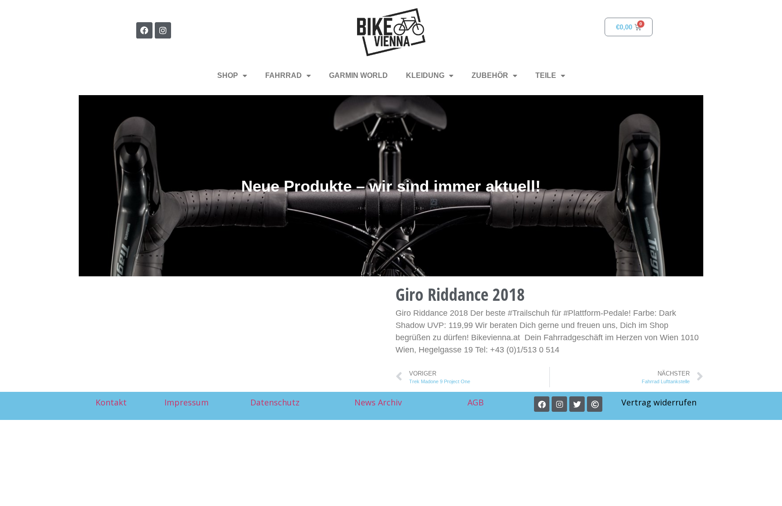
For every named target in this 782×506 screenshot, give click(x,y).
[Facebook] (144, 30)
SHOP (227, 75)
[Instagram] (163, 30)
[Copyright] (594, 404)
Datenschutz (275, 402)
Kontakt (111, 402)
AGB (476, 402)
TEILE (545, 75)
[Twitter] (577, 404)
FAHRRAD (283, 75)
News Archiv (378, 402)
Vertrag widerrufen (658, 402)
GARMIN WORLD (358, 75)
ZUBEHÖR (490, 75)
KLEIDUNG (425, 75)
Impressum (186, 402)
